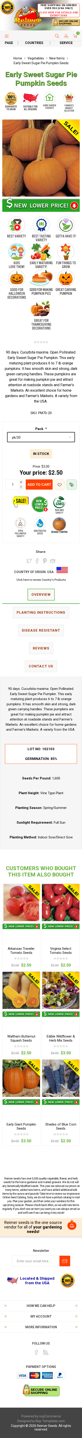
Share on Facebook (37, 560)
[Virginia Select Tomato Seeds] (60, 902)
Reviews (41, 648)
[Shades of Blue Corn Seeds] (60, 1078)
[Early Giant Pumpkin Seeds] (21, 1078)
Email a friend (52, 560)
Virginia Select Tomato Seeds (61, 951)
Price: (37, 466)
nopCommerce (50, 1416)
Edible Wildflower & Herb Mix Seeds (61, 1038)
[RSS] (45, 1352)
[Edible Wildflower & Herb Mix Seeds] (60, 990)
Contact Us (41, 666)
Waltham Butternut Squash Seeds (21, 1038)
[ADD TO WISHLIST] (59, 484)
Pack (39, 429)
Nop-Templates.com (50, 1421)
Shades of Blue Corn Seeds (60, 1126)
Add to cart (39, 484)
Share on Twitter (29, 560)
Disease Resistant (41, 630)
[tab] (41, 595)
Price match (72, 484)
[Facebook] (36, 1352)
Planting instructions (41, 612)
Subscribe (64, 1261)
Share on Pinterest (45, 560)
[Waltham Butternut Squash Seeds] (21, 990)
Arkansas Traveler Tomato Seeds (21, 951)
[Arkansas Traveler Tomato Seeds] (21, 902)
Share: (41, 552)
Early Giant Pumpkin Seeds (21, 1126)
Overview (41, 595)
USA (50, 572)
